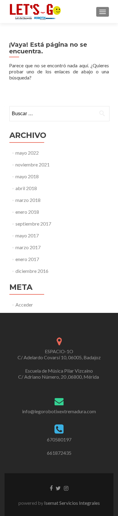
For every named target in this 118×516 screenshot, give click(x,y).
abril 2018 (26, 188)
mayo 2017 (27, 235)
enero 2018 (27, 212)
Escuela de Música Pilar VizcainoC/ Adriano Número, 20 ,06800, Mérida (59, 374)
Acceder (24, 304)
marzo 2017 (28, 247)
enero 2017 (27, 259)
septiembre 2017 (33, 223)
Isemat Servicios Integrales (71, 503)
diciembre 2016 (31, 271)
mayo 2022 (27, 153)
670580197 (59, 439)
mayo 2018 (27, 176)
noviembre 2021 (32, 164)
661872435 (59, 453)
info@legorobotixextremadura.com (59, 411)
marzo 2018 (28, 200)
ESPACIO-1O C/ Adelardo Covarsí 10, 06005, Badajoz (59, 354)
